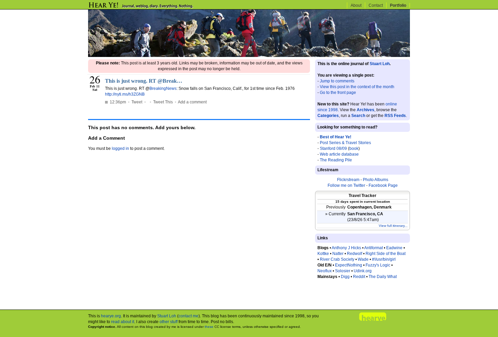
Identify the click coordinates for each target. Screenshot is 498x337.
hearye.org (111, 316)
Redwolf (354, 253)
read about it (122, 321)
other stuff (169, 321)
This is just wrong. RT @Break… (143, 81)
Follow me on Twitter (346, 185)
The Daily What (383, 276)
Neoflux (324, 271)
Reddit (359, 276)
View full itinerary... (393, 225)
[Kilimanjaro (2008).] (249, 55)
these (209, 327)
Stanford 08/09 (333, 148)
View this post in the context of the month (357, 86)
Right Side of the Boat (386, 253)
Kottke (323, 253)
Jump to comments (337, 81)
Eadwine (394, 247)
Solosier (342, 271)
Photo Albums (375, 179)
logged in (120, 148)
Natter (338, 253)
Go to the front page (338, 92)
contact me (189, 316)
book (353, 148)
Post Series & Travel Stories (345, 142)
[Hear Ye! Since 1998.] (152, 7)
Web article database (339, 154)
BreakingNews (163, 88)
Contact (376, 5)
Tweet (136, 102)
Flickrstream (348, 179)
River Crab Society (337, 259)
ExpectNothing (348, 265)
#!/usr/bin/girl (384, 259)
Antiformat (373, 247)
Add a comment (192, 102)
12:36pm (117, 102)
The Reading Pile (336, 160)
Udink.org (363, 271)
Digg (345, 276)
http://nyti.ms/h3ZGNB (125, 94)
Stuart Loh (380, 63)
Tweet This (163, 102)
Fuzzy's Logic (378, 265)
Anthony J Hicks (346, 247)
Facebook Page (383, 185)
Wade (363, 259)
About (356, 5)
